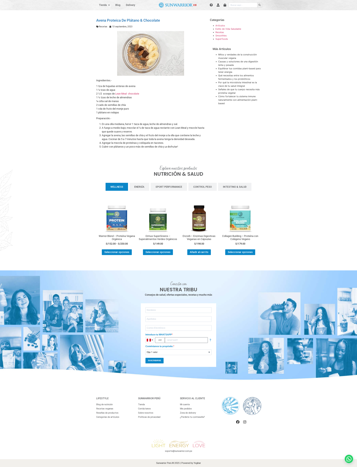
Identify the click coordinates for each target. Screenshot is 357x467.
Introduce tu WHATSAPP (158, 335)
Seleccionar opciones (116, 252)
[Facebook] (237, 421)
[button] (349, 459)
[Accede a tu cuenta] (218, 5)
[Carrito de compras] (225, 5)
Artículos (220, 25)
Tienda (103, 4)
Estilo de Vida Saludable (228, 28)
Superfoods (221, 39)
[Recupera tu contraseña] (211, 5)
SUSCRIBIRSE (154, 360)
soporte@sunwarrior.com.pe (178, 451)
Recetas (103, 26)
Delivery (130, 4)
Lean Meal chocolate (127, 93)
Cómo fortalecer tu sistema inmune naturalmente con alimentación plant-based (238, 100)
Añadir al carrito (199, 252)
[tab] (117, 187)
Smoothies (221, 35)
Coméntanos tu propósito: (159, 346)
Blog (117, 4)
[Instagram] (244, 421)
